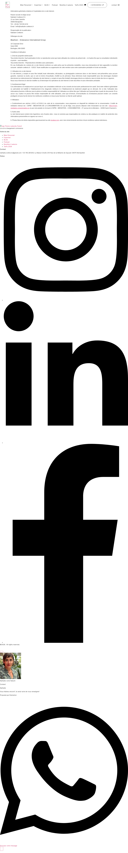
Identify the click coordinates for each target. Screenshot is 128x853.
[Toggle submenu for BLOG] (49, 5)
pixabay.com (55, 120)
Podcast (55, 5)
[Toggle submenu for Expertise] (42, 5)
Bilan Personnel (25, 5)
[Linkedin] (66, 443)
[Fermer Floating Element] (1, 652)
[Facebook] (66, 642)
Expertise (37, 5)
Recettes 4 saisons (66, 5)
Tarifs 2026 (79, 5)
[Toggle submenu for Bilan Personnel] (32, 5)
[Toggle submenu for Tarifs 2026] (83, 5)
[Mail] (85, 5)
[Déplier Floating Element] (1, 849)
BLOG (47, 5)
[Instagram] (66, 300)
